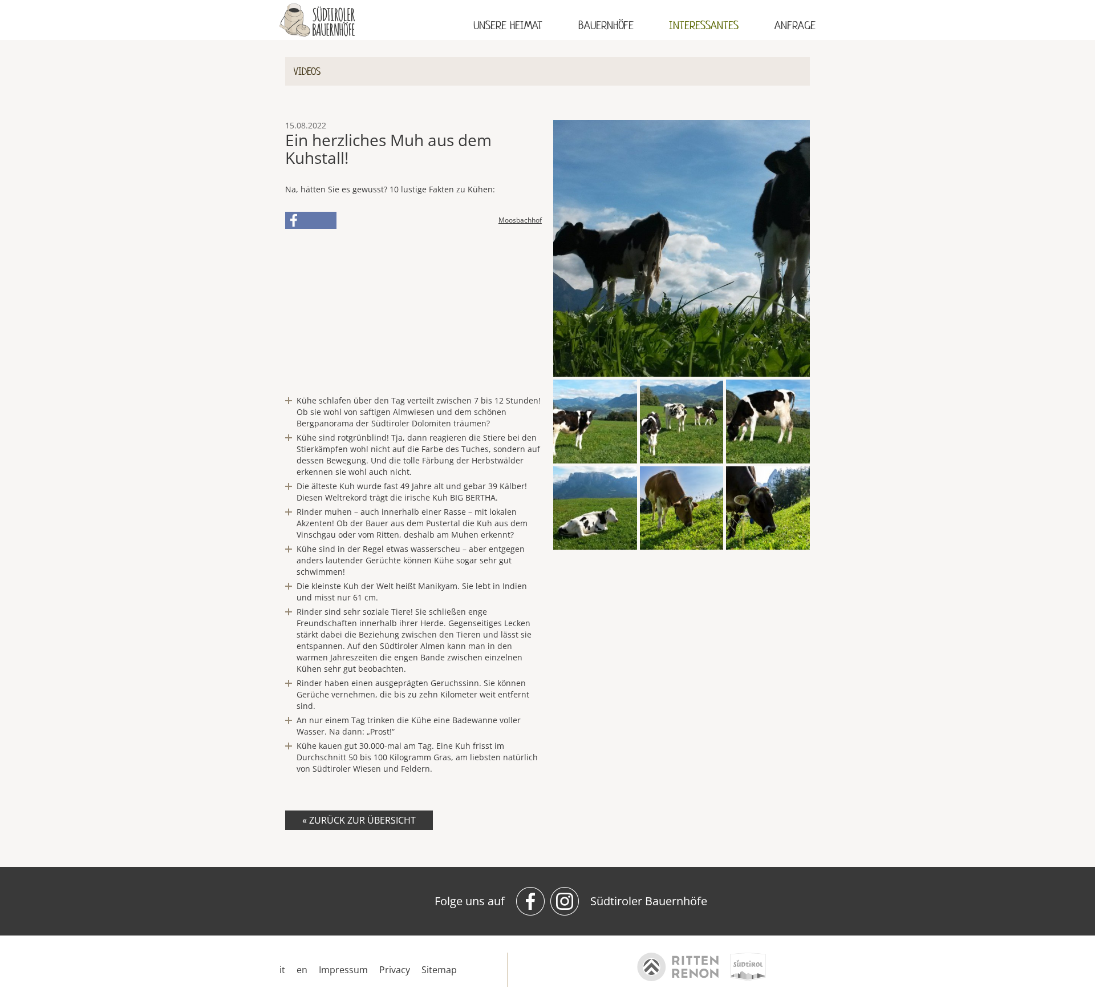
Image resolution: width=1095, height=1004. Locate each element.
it (282, 969)
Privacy (394, 969)
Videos (307, 71)
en (302, 969)
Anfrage (795, 25)
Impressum (343, 969)
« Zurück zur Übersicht (359, 820)
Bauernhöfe (606, 25)
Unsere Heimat (507, 25)
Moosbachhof (520, 220)
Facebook (310, 220)
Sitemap (439, 969)
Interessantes (704, 25)
